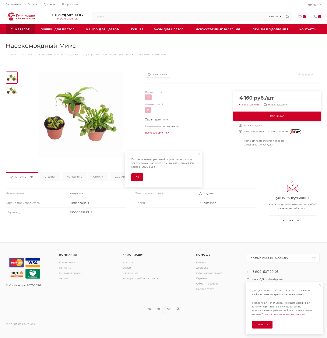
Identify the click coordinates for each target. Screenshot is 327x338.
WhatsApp (178, 309)
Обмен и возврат (207, 283)
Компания (68, 254)
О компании (67, 262)
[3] (305, 74)
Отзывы (49, 176)
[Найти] (287, 16)
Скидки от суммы (70, 272)
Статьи (126, 267)
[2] (302, 74)
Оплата (98, 176)
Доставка (121, 176)
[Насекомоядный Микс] (80, 114)
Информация (133, 254)
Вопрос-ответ (205, 288)
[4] (309, 74)
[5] (312, 74)
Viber (168, 309)
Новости (127, 262)
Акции (63, 278)
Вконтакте (149, 309)
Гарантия (202, 278)
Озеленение (130, 272)
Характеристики (21, 176)
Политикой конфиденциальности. (283, 314)
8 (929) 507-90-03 (69, 15)
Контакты (65, 267)
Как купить (74, 176)
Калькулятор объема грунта (140, 278)
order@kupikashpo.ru (267, 279)
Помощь (203, 254)
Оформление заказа (209, 272)
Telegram (159, 309)
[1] (299, 74)
